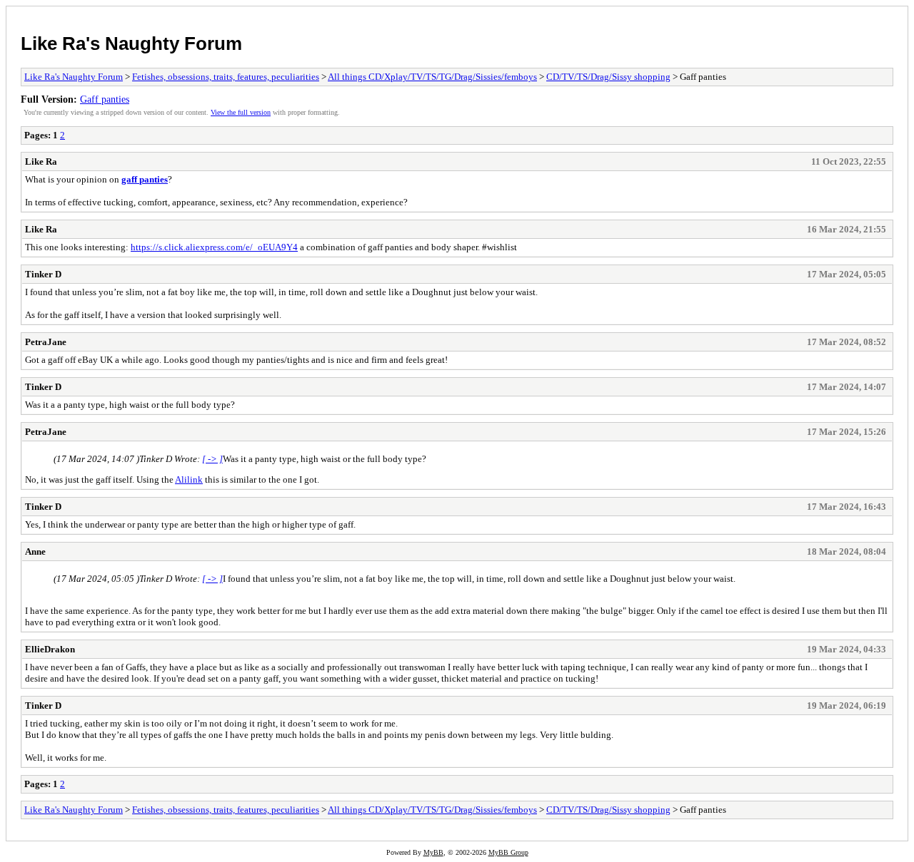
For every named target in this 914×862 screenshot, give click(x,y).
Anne (35, 551)
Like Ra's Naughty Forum (131, 43)
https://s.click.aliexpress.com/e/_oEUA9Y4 (214, 247)
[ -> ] (212, 458)
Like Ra (41, 161)
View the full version (241, 112)
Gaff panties (104, 99)
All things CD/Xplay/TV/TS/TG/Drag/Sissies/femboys (432, 76)
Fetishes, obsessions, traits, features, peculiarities (225, 76)
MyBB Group (508, 852)
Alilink (189, 479)
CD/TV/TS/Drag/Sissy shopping (608, 76)
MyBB (433, 852)
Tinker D (43, 274)
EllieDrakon (50, 649)
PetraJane (45, 342)
